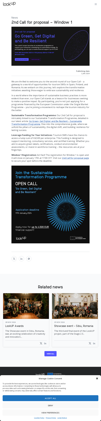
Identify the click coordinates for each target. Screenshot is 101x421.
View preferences (50, 412)
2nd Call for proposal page (75, 158)
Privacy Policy (51, 418)
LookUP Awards (14, 325)
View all (50, 354)
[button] (97, 378)
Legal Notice (62, 418)
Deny (50, 405)
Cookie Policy (39, 418)
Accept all (50, 398)
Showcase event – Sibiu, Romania (73, 325)
